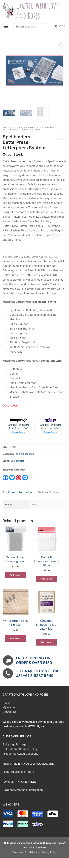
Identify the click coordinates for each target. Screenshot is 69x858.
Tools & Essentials (24, 127)
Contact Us (9, 711)
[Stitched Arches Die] (64, 138)
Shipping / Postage (14, 744)
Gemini (14, 373)
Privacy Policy (49, 852)
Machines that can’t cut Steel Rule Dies (34, 387)
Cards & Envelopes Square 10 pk (46, 561)
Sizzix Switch (18, 337)
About (6, 702)
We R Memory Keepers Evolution (30, 347)
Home (6, 127)
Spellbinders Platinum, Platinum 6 (31, 310)
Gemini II (15, 378)
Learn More (18, 432)
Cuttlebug (16, 369)
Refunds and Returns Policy (20, 749)
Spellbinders (17, 460)
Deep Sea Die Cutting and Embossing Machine (33, 317)
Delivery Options (49, 492)
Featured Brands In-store (18, 771)
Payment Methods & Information (23, 789)
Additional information (17, 492)
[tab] (17, 492)
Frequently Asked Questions (20, 753)
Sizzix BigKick (18, 333)
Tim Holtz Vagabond (22, 342)
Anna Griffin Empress (23, 382)
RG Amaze (16, 351)
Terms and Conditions (25, 852)
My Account (10, 707)
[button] (60, 44)
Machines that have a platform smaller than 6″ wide (36, 394)
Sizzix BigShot (19, 324)
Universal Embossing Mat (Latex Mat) (46, 624)
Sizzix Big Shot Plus (22, 328)
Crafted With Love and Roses (37, 10)
